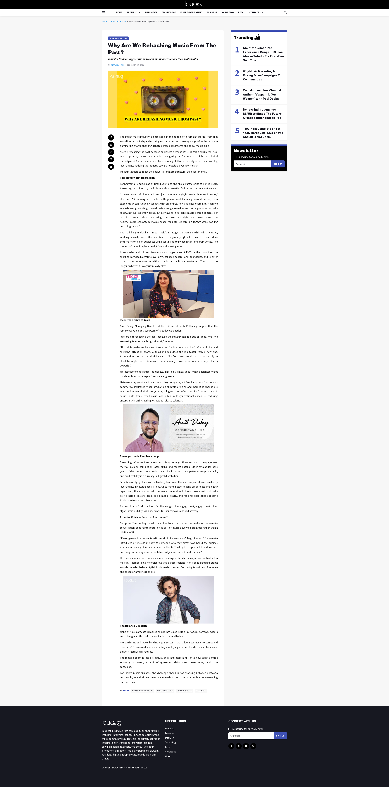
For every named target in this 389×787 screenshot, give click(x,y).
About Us (132, 12)
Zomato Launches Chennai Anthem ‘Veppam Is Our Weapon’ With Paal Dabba (262, 94)
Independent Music (191, 12)
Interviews (151, 12)
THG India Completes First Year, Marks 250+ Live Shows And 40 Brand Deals (263, 132)
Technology (169, 12)
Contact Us (256, 12)
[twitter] (111, 145)
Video (167, 756)
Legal (241, 12)
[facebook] (111, 137)
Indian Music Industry (142, 691)
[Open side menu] (103, 12)
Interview (169, 737)
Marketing (228, 12)
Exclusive (201, 691)
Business (212, 12)
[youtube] (246, 746)
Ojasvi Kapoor (118, 65)
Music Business (185, 691)
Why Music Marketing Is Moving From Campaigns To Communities (262, 75)
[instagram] (253, 746)
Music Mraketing (165, 691)
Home (119, 12)
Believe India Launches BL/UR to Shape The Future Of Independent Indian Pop (262, 113)
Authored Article (118, 21)
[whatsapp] (111, 159)
